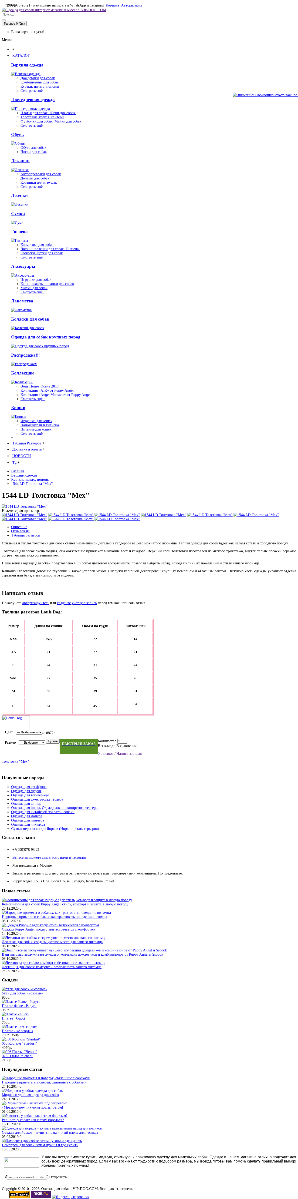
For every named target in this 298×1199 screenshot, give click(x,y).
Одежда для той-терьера (30, 795)
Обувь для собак (33, 147)
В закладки (106, 746)
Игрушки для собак (35, 280)
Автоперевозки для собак (40, 174)
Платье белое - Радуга (19, 1006)
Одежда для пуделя (26, 791)
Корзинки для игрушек (38, 182)
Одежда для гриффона (29, 787)
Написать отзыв (129, 753)
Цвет (9, 732)
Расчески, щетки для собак (41, 253)
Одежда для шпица (26, 803)
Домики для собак (34, 178)
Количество (107, 741)
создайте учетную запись (77, 603)
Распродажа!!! (25, 355)
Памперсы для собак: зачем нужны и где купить (40, 1145)
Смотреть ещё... (32, 91)
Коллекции (22, 373)
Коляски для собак (30, 319)
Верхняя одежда (27, 65)
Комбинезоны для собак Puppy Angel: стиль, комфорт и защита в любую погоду (65, 904)
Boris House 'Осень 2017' (39, 386)
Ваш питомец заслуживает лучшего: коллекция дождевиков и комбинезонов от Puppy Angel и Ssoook (82, 954)
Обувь (17, 134)
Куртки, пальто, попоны (39, 86)
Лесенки (19, 195)
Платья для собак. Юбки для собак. (48, 113)
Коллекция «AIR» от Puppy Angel (47, 390)
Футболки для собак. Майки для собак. (51, 121)
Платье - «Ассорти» (17, 1031)
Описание (19, 527)
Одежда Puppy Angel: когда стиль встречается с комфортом (48, 929)
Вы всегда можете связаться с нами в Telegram (49, 857)
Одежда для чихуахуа (28, 824)
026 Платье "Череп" (17, 1056)
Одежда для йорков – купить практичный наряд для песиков (50, 1132)
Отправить (58, 1177)
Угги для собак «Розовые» (23, 993)
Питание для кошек (35, 429)
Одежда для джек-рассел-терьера (37, 799)
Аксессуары (23, 266)
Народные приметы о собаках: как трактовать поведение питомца (54, 917)
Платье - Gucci (13, 1018)
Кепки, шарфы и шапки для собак (47, 284)
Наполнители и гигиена (39, 425)
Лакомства (22, 300)
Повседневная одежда (33, 99)
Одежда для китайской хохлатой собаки (42, 812)
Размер (10, 742)
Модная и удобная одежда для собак (30, 1095)
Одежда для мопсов (26, 816)
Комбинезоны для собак (39, 82)
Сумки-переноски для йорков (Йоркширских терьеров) (55, 829)
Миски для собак (33, 288)
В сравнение (126, 746)
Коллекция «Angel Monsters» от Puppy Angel (55, 395)
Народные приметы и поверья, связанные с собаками (44, 1082)
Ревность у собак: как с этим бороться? (33, 1120)
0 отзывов (106, 753)
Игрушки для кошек (36, 421)
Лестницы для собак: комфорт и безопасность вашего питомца (52, 967)
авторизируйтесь (35, 603)
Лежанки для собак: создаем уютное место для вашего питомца (52, 942)
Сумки (18, 213)
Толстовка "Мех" (15, 761)
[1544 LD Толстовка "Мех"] (24, 506)
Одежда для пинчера (27, 820)
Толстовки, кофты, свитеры (42, 117)
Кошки (18, 407)
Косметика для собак (37, 245)
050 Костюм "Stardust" (19, 1043)
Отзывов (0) (20, 531)
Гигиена (19, 231)
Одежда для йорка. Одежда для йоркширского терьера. (54, 808)
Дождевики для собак (37, 78)
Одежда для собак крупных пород (45, 337)
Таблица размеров (25, 535)
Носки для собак (33, 152)
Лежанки (20, 160)
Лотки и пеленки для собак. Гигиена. (50, 249)
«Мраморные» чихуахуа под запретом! (32, 1107)
